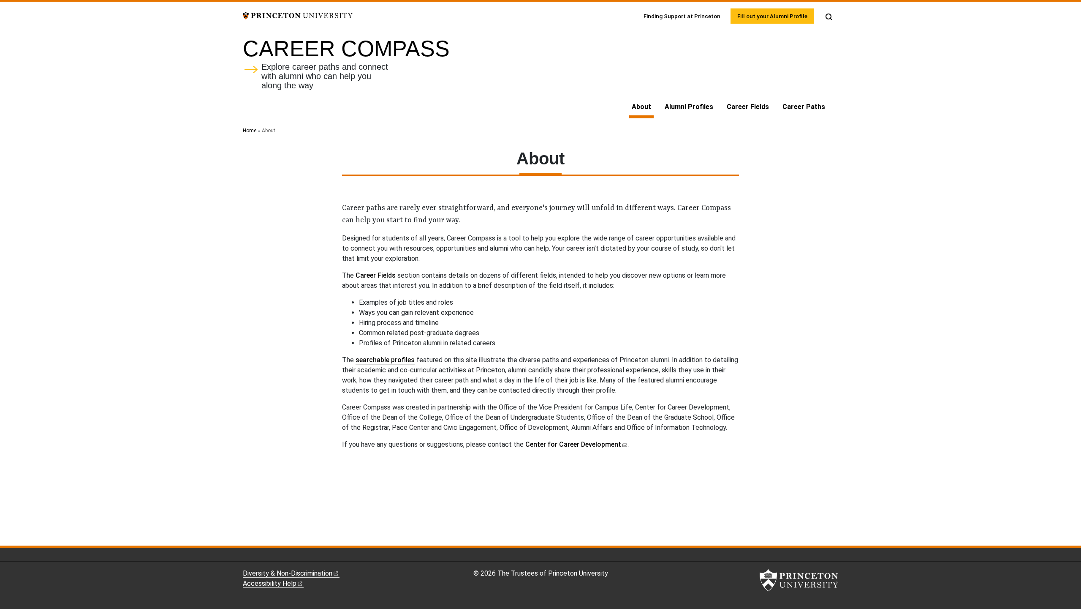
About (643, 106)
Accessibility (269, 583)
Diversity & (287, 573)
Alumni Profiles (689, 107)
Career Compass (346, 48)
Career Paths (803, 107)
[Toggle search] (829, 17)
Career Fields (748, 107)
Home (249, 131)
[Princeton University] (298, 15)
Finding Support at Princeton (682, 16)
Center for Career (573, 444)
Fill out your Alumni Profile (772, 16)
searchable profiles (385, 360)
